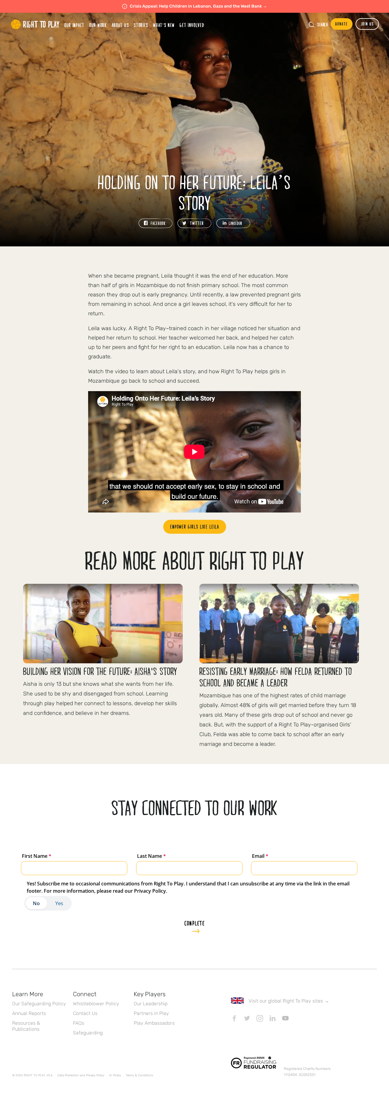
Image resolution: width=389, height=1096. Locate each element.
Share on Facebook (156, 223)
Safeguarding (88, 1033)
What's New (164, 25)
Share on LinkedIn (233, 223)
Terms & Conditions (139, 1075)
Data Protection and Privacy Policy (80, 1075)
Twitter (247, 1018)
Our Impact (74, 25)
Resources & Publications (26, 1026)
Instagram (259, 1018)
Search (322, 25)
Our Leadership (150, 1003)
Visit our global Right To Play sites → (289, 1001)
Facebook (234, 1018)
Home (35, 24)
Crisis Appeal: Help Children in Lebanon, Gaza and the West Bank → (198, 6)
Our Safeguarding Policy (39, 1003)
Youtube (285, 1018)
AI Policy (115, 1075)
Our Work (98, 25)
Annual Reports (29, 1013)
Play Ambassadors (154, 1023)
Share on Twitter (194, 223)
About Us (120, 25)
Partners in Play (151, 1013)
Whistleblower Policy (96, 1003)
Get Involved (192, 25)
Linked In (272, 1018)
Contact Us (85, 1013)
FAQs (78, 1023)
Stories (141, 25)
